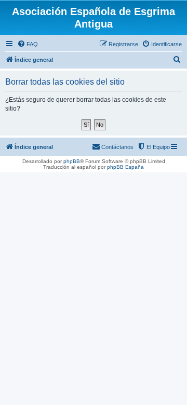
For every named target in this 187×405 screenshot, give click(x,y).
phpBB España (125, 167)
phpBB (71, 161)
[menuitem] (27, 44)
